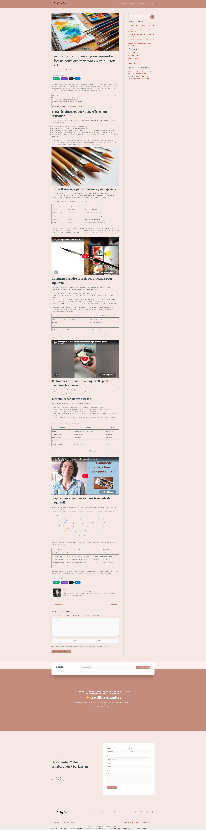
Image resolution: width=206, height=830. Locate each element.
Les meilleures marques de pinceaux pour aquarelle (66, 99)
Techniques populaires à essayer (62, 104)
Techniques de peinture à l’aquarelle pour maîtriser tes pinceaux (70, 103)
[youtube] (141, 812)
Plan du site (151, 822)
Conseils (102, 812)
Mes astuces (69, 70)
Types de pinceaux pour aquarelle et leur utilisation (66, 97)
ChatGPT (56, 78)
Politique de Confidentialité (139, 822)
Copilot (77, 78)
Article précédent (57, 604)
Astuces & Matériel (133, 53)
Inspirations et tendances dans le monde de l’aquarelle (67, 106)
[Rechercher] (152, 17)
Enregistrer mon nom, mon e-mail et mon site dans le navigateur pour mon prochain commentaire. (81, 646)
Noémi (130, 72)
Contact (114, 812)
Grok (71, 78)
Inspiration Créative (133, 58)
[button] (103, 713)
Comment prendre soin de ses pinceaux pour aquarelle (68, 101)
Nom (130, 748)
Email (108, 756)
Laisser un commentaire (58, 70)
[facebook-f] (152, 812)
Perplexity (64, 78)
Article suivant (114, 604)
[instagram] (135, 812)
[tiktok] (147, 812)
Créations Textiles (133, 55)
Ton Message (111, 771)
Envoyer (112, 787)
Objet (108, 763)
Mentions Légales (126, 822)
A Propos (108, 812)
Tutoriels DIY (131, 63)
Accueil (92, 812)
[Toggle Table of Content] (115, 95)
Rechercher (131, 14)
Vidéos (97, 812)
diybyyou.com (93, 232)
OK (152, 828)
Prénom (109, 748)
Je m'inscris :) (143, 667)
